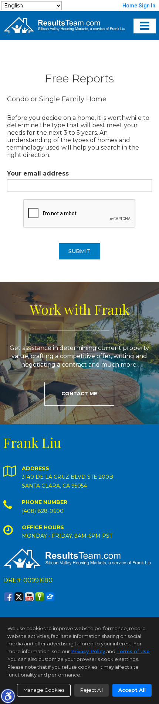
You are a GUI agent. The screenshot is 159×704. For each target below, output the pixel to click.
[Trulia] (39, 596)
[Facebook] (8, 596)
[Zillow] (49, 596)
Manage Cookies (43, 690)
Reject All (91, 690)
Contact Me (79, 393)
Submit (79, 251)
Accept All (132, 690)
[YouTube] (29, 596)
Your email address (38, 173)
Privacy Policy (88, 651)
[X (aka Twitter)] (18, 596)
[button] (7, 696)
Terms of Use (133, 651)
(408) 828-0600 (43, 511)
